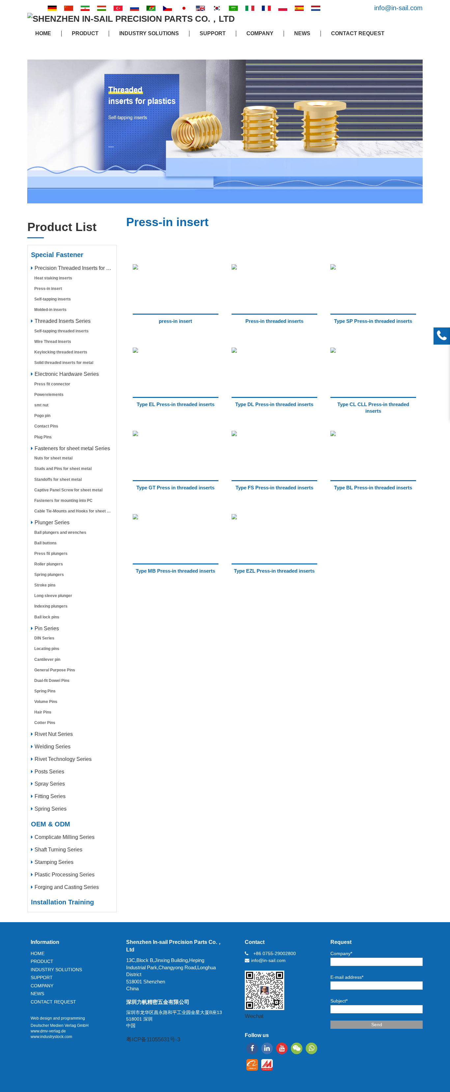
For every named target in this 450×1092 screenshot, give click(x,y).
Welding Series (52, 746)
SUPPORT (213, 33)
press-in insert (175, 321)
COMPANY (259, 33)
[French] (266, 8)
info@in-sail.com (398, 8)
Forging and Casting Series (67, 887)
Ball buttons (45, 543)
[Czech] (167, 8)
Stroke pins (45, 585)
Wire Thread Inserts (52, 341)
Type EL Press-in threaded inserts (175, 404)
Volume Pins (45, 701)
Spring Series (51, 809)
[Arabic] (233, 8)
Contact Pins (46, 426)
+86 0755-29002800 (274, 953)
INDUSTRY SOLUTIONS (149, 33)
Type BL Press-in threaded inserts (373, 487)
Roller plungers (48, 564)
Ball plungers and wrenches (60, 532)
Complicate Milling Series (65, 837)
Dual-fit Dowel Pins (52, 680)
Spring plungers (49, 574)
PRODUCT (85, 33)
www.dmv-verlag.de (48, 1031)
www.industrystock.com (51, 1036)
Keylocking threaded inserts (60, 352)
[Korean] (216, 8)
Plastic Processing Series (65, 874)
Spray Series (50, 784)
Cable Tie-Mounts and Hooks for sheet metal (75, 511)
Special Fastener (57, 254)
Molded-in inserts (50, 309)
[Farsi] (85, 8)
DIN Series (44, 638)
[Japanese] (183, 8)
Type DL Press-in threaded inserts (274, 404)
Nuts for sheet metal (53, 458)
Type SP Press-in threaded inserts (373, 321)
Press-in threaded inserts (274, 321)
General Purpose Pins (54, 670)
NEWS (302, 33)
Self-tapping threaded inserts (61, 331)
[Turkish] (118, 8)
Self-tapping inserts (52, 299)
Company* (341, 953)
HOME (43, 33)
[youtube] (282, 1048)
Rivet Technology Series (63, 759)
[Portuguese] (150, 8)
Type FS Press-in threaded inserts (274, 487)
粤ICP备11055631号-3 (153, 1039)
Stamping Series (54, 862)
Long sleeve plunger (53, 595)
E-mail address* (346, 977)
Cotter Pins (44, 722)
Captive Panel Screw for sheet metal (68, 490)
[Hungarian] (101, 8)
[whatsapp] (311, 1048)
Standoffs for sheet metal (58, 479)
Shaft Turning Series (58, 849)
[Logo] (131, 19)
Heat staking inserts (53, 278)
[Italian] (249, 8)
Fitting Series (50, 796)
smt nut (41, 405)
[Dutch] (315, 8)
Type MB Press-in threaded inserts (175, 571)
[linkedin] (267, 1048)
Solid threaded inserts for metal (63, 362)
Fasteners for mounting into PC (63, 500)
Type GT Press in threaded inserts (175, 487)
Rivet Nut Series (54, 734)
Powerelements (49, 394)
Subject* (339, 1000)
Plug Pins (43, 437)
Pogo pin (42, 415)
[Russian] (134, 8)
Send (376, 1024)
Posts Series (49, 771)
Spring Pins (45, 691)
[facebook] (252, 1048)
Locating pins (46, 648)
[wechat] (296, 1048)
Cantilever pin (47, 659)
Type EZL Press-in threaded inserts (274, 571)
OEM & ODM (50, 824)
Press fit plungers (51, 553)
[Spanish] (299, 8)
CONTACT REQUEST (357, 33)
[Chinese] (68, 8)
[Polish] (282, 8)
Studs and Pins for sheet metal (63, 468)
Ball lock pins (46, 617)
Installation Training (62, 902)
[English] (200, 8)
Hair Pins (42, 712)
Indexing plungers (51, 606)
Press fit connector (52, 384)
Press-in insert (48, 288)
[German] (52, 8)
